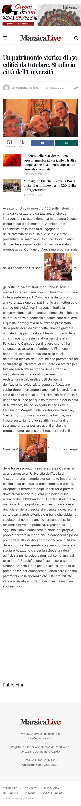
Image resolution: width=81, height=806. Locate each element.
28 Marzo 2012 (55, 87)
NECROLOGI (10, 792)
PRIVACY (30, 792)
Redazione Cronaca (26, 87)
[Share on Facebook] (42, 143)
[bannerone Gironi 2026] (40, 14)
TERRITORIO (10, 788)
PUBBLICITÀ (51, 788)
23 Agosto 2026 (33, 174)
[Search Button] (76, 38)
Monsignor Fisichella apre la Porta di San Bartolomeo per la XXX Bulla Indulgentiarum (50, 185)
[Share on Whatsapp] (66, 143)
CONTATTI (31, 788)
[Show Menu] (5, 38)
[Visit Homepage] (40, 38)
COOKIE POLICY (53, 792)
